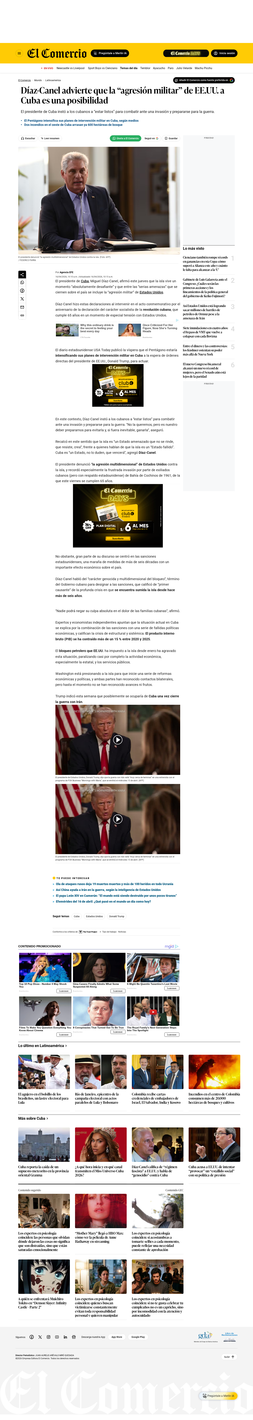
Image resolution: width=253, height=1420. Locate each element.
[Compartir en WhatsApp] (22, 282)
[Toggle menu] (19, 53)
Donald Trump (116, 997)
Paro (170, 68)
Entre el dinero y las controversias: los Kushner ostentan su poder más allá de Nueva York (205, 350)
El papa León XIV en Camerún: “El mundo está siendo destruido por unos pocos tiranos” (116, 977)
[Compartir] (22, 274)
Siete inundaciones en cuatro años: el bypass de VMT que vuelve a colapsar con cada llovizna (205, 332)
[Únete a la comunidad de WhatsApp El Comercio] (125, 138)
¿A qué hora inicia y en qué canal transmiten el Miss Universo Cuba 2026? (99, 1252)
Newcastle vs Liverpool (71, 68)
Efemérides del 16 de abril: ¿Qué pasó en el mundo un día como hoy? (103, 982)
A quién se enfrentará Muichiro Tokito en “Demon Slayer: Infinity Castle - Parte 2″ (42, 1384)
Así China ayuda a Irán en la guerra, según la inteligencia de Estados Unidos (108, 971)
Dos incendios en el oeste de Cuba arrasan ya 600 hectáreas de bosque (73, 125)
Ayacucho (159, 68)
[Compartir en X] (22, 299)
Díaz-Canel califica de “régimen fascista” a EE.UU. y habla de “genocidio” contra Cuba (154, 1252)
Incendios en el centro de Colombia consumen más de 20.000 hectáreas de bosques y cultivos (214, 1179)
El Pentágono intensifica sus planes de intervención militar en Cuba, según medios (81, 120)
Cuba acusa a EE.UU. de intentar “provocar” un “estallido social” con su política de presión (212, 1252)
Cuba (85, 281)
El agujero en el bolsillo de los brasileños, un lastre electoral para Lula (43, 1179)
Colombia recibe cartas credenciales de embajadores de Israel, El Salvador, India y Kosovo (156, 1179)
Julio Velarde (184, 68)
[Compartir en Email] (22, 307)
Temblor (145, 68)
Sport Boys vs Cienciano (102, 68)
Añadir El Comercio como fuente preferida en (203, 80)
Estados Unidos (151, 292)
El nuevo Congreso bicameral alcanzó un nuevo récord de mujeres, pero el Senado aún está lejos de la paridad (204, 370)
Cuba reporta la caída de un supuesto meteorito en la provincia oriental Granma (43, 1252)
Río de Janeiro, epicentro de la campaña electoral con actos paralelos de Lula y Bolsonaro (97, 1179)
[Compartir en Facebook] (22, 291)
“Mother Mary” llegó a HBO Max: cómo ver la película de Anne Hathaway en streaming (99, 1318)
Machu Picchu (203, 68)
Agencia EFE (66, 272)
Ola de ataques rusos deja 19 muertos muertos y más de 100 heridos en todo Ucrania (114, 965)
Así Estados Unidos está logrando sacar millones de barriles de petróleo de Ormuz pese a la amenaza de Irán (204, 312)
